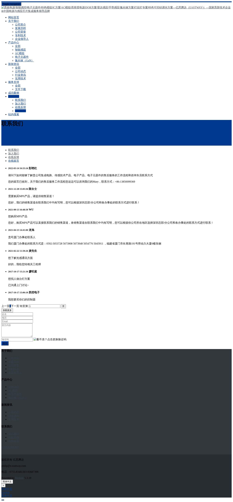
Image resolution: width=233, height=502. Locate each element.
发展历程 (20, 28)
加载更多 (7, 310)
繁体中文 (6, 495)
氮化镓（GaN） (24, 60)
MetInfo (19, 478)
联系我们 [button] (13, 96)
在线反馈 (20, 107)
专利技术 (20, 35)
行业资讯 (20, 74)
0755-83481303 (10, 447)
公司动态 (20, 71)
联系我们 (20, 100)
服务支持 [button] (13, 82)
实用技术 (20, 78)
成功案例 (13, 92)
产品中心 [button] (13, 42)
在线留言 (20, 110)
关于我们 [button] (13, 21)
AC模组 (19, 53)
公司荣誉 (20, 31)
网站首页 (13, 17)
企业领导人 (22, 38)
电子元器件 (22, 56)
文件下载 (20, 89)
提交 (5, 343)
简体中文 (7, 481)
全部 (17, 46)
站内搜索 (13, 114)
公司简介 (20, 24)
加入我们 (20, 103)
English (5, 492)
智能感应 (20, 49)
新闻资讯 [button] (13, 64)
